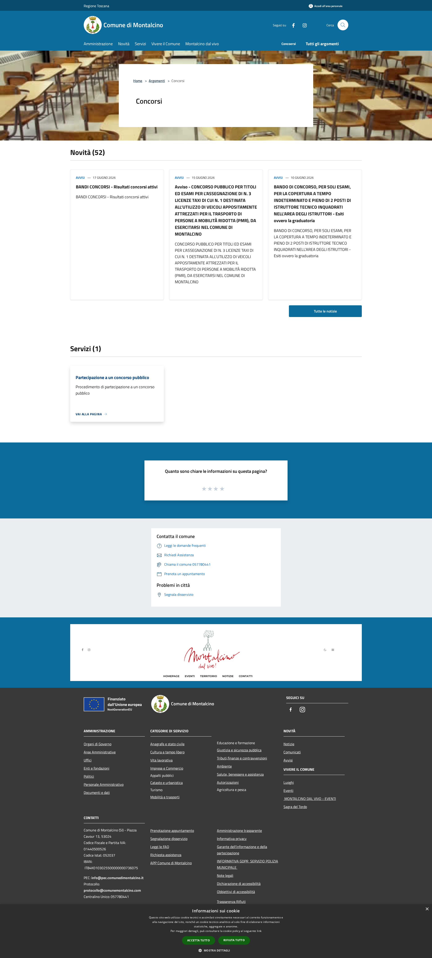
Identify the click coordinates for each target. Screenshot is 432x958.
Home (137, 80)
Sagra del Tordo (295, 806)
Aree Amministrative (100, 752)
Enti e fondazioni (96, 768)
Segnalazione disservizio (168, 838)
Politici (89, 776)
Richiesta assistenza (165, 855)
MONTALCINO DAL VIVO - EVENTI (310, 798)
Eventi (288, 790)
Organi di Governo (97, 744)
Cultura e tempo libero (167, 752)
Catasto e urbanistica (166, 782)
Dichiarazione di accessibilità (239, 883)
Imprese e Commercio (166, 768)
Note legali (225, 875)
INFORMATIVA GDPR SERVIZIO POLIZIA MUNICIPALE (247, 864)
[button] (216, 950)
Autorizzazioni (228, 782)
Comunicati (292, 752)
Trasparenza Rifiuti (231, 901)
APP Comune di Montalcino (171, 863)
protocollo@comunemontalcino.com (112, 890)
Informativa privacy (232, 838)
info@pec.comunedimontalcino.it (117, 877)
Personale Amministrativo (104, 784)
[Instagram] (302, 25)
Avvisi (80, 177)
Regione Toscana (96, 6)
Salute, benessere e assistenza (240, 774)
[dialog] (216, 931)
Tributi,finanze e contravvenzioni (242, 758)
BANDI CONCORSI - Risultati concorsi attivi (117, 186)
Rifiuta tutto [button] (234, 940)
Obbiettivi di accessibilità (236, 891)
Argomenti (157, 80)
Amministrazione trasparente (239, 830)
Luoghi (289, 782)
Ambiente (224, 766)
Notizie (289, 744)
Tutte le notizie (325, 311)
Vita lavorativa (161, 760)
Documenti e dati (97, 792)
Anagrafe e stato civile (167, 744)
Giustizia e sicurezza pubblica (239, 750)
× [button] (427, 909)
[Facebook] (291, 25)
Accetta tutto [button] (198, 940)
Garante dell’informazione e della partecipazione (242, 850)
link (259, 931)
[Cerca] (343, 25)
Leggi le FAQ (159, 846)
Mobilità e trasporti (165, 797)
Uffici (88, 760)
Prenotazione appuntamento (172, 830)
